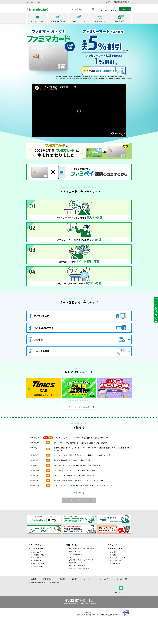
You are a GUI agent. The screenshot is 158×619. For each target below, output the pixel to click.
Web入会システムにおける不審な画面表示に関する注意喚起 (77, 465)
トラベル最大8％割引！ (75, 554)
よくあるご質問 (116, 561)
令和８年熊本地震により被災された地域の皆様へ (72, 460)
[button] (129, 388)
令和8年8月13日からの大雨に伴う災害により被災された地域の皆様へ (80, 442)
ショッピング (37, 552)
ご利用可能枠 (37, 561)
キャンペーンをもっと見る (79, 407)
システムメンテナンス (79, 500)
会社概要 (33, 579)
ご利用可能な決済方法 (39, 555)
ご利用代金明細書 (38, 566)
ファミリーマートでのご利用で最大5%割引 (81, 548)
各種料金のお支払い (74, 551)
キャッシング (37, 558)
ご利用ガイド (116, 552)
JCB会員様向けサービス (76, 563)
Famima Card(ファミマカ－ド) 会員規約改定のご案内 (74, 470)
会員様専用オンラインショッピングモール (81, 560)
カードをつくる (37, 544)
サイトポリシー (88, 579)
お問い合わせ (116, 563)
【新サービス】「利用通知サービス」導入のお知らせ (74, 475)
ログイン (125, 9)
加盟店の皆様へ (56, 582)
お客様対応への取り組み (38, 582)
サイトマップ (104, 579)
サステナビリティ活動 (120, 579)
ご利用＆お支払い (38, 548)
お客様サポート (116, 548)
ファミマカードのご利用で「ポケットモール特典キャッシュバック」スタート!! (84, 455)
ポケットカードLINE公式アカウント (79, 568)
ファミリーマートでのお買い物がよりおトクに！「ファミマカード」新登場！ (84, 485)
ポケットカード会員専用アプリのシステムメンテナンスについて (79, 480)
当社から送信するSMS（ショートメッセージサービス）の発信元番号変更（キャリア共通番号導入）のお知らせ (92, 448)
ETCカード (72, 557)
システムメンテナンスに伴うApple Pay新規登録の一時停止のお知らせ (81, 437)
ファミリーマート (102, 2)
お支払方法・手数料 (39, 563)
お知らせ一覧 (79, 492)
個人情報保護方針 (48, 579)
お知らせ (114, 555)
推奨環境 (74, 579)
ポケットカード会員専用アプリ (78, 566)
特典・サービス (72, 544)
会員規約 (62, 579)
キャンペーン (115, 544)
